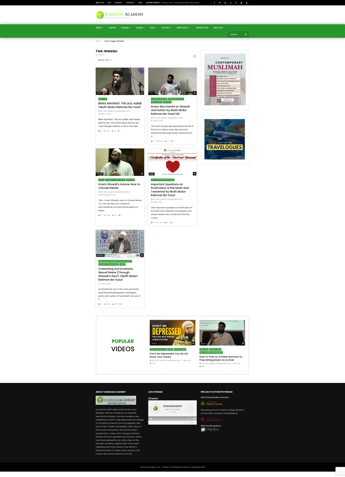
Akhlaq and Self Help (158, 349)
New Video (102, 99)
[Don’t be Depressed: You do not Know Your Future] (172, 333)
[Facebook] (214, 2)
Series (98, 27)
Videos (122, 264)
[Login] (246, 2)
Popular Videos (180, 349)
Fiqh (152, 27)
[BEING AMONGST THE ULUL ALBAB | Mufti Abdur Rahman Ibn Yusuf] (120, 81)
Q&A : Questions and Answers (163, 180)
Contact (130, 2)
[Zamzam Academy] (120, 14)
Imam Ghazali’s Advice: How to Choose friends (119, 186)
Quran (139, 27)
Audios (112, 27)
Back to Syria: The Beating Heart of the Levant (180, 2)
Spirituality (183, 27)
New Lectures (157, 102)
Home (98, 41)
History (166, 27)
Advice (101, 180)
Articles (218, 27)
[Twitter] (219, 2)
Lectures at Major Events (115, 180)
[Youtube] (225, 2)
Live (109, 2)
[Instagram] (230, 2)
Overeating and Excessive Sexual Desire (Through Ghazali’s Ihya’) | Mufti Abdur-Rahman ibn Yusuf (118, 274)
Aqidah (125, 27)
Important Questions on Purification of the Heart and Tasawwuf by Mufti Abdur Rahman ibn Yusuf (170, 189)
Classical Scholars (159, 99)
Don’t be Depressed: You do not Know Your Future (169, 355)
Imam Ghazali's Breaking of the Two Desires (115, 261)
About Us (100, 2)
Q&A (140, 2)
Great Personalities (176, 99)
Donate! (118, 2)
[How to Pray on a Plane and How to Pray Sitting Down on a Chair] (222, 333)
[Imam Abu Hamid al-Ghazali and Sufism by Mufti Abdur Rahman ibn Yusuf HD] (172, 81)
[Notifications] (241, 2)
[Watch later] (236, 2)
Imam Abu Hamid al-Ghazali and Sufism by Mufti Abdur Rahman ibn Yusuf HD (170, 110)
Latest (170, 349)
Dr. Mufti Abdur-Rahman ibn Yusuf (115, 111)
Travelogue (202, 27)
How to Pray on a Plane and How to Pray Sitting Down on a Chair (220, 358)
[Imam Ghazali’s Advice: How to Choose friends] (120, 162)
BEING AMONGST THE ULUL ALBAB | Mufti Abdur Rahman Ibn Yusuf (120, 105)
